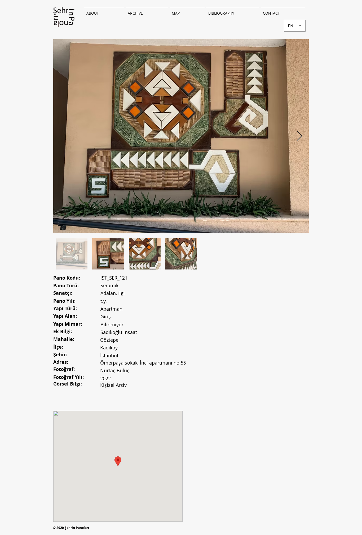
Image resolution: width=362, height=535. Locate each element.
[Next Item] (300, 136)
